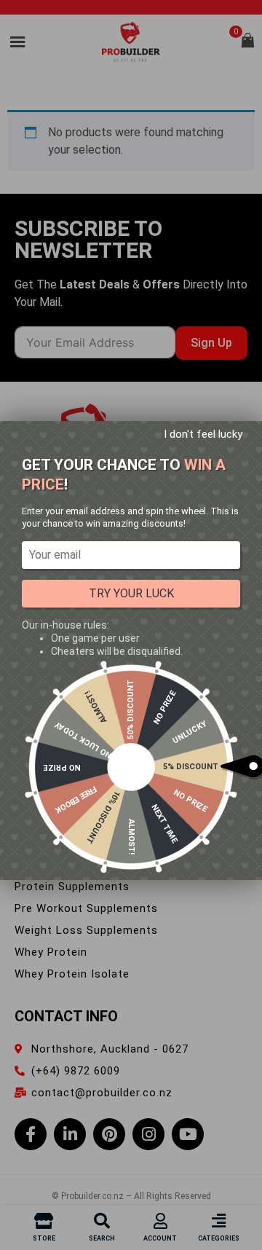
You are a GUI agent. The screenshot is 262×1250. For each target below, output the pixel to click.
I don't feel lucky (203, 434)
